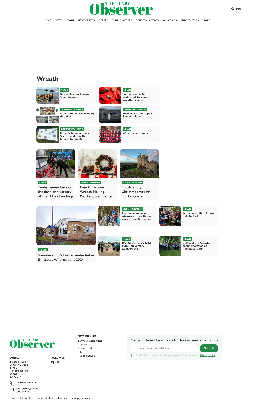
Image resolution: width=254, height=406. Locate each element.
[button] (14, 8)
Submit (209, 348)
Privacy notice (207, 355)
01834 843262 (28, 382)
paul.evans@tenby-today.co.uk (27, 390)
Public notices (86, 355)
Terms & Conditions (90, 341)
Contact (82, 344)
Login (239, 9)
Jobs (80, 352)
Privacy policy (86, 348)
